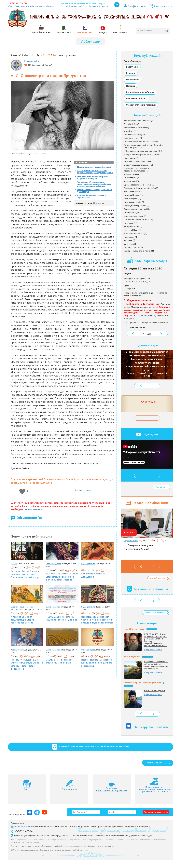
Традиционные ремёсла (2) (136, 205)
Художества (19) (131, 181)
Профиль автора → (153, 649)
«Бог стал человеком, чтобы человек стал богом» (31, 6)
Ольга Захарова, (53, 607)
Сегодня (147, 334)
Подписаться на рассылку (156, 812)
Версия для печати (83, 490)
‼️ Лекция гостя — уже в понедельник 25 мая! (139, 547)
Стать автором (69, 789)
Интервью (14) (130, 223)
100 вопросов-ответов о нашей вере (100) (143, 151)
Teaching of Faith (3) (133, 138)
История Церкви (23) (133, 195)
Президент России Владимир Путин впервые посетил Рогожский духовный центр (25, 574)
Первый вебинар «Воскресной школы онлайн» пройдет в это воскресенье (96, 662)
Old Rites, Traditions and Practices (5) (141, 141)
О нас (27, 789)
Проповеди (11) (130, 237)
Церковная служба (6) (134, 202)
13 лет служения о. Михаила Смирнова (94, 167)
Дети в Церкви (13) (132, 198)
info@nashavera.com (24, 826)
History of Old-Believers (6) (136, 127)
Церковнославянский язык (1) (137, 161)
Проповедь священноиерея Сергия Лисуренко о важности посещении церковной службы (97, 619)
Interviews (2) (130, 131)
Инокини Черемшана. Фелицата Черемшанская (91, 196)
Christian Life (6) (131, 124)
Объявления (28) (132, 212)
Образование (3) (131, 177)
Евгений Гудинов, (53, 564)
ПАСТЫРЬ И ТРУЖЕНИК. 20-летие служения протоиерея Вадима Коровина (95, 172)
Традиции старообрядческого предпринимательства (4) (138, 169)
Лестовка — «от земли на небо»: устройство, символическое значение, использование (62, 576)
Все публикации (132, 61)
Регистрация (140, 6)
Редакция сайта (31, 61)
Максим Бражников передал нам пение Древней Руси (94, 190)
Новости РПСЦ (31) (132, 230)
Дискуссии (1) (130, 244)
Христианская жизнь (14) (135, 233)
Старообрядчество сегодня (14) (138, 219)
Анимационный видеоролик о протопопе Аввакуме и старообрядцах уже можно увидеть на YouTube (94, 184)
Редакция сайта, (88, 564)
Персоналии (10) (131, 158)
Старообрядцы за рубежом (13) (138, 165)
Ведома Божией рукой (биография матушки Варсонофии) (92, 177)
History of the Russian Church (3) (138, 120)
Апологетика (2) (131, 174)
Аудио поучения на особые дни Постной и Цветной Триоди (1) (143, 146)
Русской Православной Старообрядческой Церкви (84, 6)
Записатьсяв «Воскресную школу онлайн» (111, 789)
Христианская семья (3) (135, 216)
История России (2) (133, 226)
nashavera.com (18, 3)
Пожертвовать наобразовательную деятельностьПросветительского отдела (154, 789)
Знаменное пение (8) (133, 191)
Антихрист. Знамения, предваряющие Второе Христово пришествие (22, 619)
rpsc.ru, (14, 564)
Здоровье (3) (129, 240)
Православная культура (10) (137, 209)
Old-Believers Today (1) (134, 134)
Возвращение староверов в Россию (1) (142, 154)
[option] (146, 531)
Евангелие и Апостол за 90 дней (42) (141, 188)
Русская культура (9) (133, 247)
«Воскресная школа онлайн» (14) (139, 251)
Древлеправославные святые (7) (139, 185)
